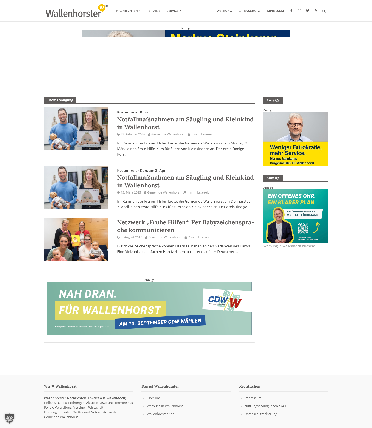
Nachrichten (127, 11)
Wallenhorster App (160, 414)
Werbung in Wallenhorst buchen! (289, 246)
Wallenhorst (115, 398)
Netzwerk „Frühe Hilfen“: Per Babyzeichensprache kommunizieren (185, 226)
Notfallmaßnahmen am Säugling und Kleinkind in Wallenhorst (185, 120)
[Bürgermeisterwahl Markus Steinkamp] (186, 56)
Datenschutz (249, 11)
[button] (9, 418)
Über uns (153, 398)
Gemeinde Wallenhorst (167, 134)
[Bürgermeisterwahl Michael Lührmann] (296, 216)
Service (172, 11)
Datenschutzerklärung (261, 414)
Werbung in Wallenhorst (165, 406)
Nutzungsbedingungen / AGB (266, 406)
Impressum (275, 11)
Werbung (224, 11)
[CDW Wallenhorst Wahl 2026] (149, 308)
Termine (153, 11)
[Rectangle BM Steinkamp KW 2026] (296, 138)
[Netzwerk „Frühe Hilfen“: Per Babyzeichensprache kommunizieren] (76, 239)
